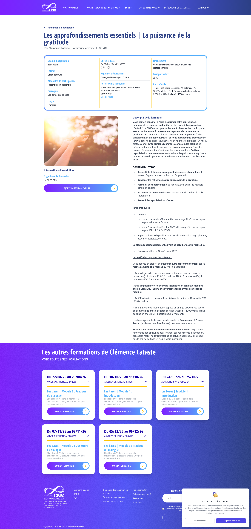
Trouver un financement (114, 497)
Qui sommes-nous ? (142, 494)
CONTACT (202, 7)
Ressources (138, 498)
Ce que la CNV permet (113, 501)
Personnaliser (200, 521)
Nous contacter (140, 490)
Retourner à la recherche (61, 27)
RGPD (76, 494)
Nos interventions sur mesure (102, 7)
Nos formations (71, 7)
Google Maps (107, 97)
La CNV (128, 7)
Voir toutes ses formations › (66, 359)
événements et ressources (177, 7)
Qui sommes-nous (148, 7)
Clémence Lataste (59, 48)
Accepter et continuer (231, 521)
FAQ (75, 498)
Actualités (137, 502)
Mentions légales (81, 490)
